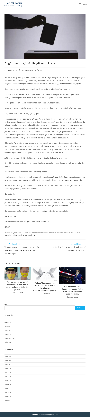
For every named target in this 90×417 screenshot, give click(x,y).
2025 (6, 360)
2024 (6, 364)
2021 (6, 376)
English (6, 326)
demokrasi (17, 233)
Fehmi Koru (12, 70)
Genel (6, 330)
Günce (6, 334)
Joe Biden (35, 233)
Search (6, 304)
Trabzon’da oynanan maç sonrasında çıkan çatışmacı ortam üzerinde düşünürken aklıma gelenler (45, 287)
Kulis (6, 342)
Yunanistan (31, 235)
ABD (12, 233)
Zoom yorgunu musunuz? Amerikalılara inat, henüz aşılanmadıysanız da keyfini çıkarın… (17, 286)
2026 (6, 356)
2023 (6, 368)
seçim (72, 233)
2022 (6, 372)
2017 (6, 392)
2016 (6, 396)
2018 (6, 388)
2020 (6, 380)
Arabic (6, 322)
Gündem (43, 70)
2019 (6, 384)
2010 (6, 400)
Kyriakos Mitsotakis (63, 233)
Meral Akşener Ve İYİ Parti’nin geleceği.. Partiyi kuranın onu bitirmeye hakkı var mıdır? (72, 290)
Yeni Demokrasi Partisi (19, 235)
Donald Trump (26, 233)
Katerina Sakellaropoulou (47, 233)
